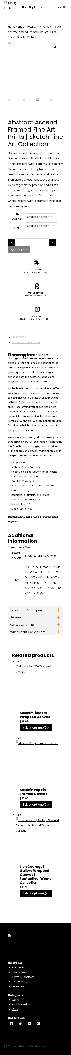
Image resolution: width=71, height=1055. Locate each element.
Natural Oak (40, 555)
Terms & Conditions (23, 976)
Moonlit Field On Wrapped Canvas (35, 715)
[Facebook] (11, 1023)
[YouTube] (29, 1023)
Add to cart (19, 250)
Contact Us (18, 986)
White (53, 555)
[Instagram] (20, 1023)
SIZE (16, 228)
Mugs (15, 1009)
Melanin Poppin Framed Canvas (33, 791)
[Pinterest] (38, 1023)
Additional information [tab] (26, 342)
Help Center (19, 967)
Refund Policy (19, 981)
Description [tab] (19, 337)
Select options (33, 728)
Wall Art (16, 999)
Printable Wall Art (21, 1004)
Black (28, 555)
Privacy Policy (19, 972)
